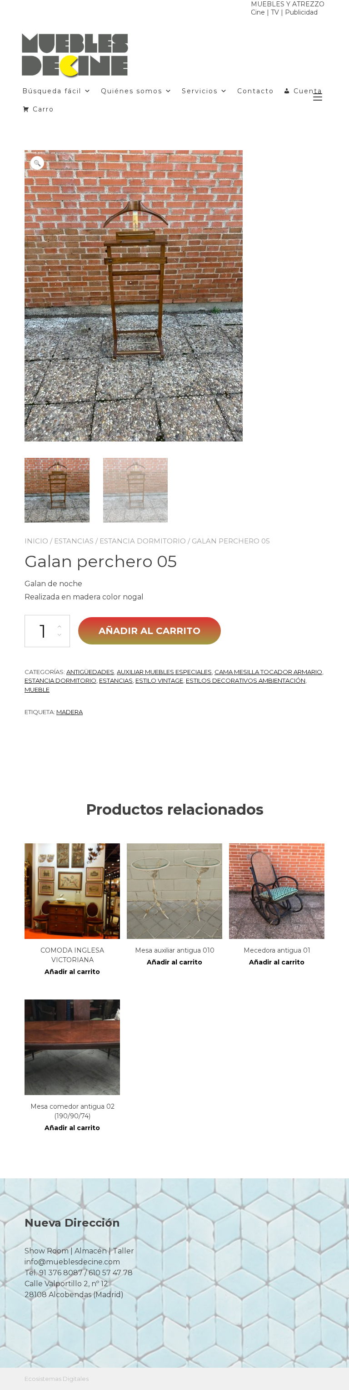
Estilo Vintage (159, 680)
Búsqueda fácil (51, 91)
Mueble (37, 689)
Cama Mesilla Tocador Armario (268, 671)
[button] (37, 163)
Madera (69, 711)
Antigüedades (90, 671)
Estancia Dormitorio (143, 541)
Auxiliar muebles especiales (164, 671)
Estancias (74, 541)
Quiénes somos (131, 91)
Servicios (200, 91)
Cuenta (308, 91)
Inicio (36, 541)
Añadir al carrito (149, 630)
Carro (43, 109)
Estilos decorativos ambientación (245, 680)
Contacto (255, 91)
